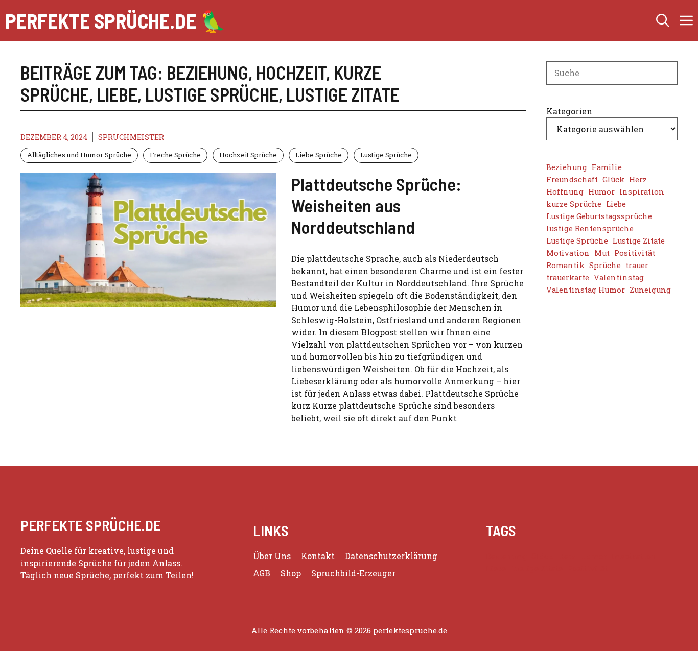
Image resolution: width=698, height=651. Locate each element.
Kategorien (569, 111)
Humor (601, 192)
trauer (636, 265)
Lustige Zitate (639, 241)
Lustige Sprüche (386, 154)
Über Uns (272, 555)
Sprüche (605, 265)
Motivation (568, 253)
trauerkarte (567, 277)
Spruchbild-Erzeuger (353, 573)
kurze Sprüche (573, 204)
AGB (261, 573)
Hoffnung (565, 192)
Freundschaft (572, 179)
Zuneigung (650, 290)
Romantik (565, 265)
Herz (638, 179)
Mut (602, 253)
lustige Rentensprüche (590, 228)
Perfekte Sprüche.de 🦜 (115, 20)
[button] (662, 20)
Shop (291, 573)
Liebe (616, 204)
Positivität (634, 253)
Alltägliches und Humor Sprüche (79, 154)
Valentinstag (619, 277)
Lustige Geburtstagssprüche (599, 216)
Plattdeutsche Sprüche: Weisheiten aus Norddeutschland (376, 205)
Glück (613, 179)
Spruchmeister (131, 137)
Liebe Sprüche (318, 154)
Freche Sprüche (175, 154)
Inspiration (641, 192)
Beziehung (566, 167)
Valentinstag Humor (585, 290)
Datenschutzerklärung (391, 555)
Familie (607, 167)
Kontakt (318, 555)
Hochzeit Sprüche (248, 154)
